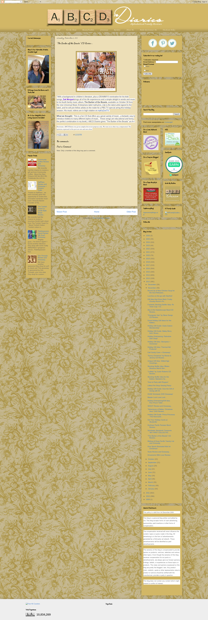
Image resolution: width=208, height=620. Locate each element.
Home (31, 30)
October (151, 459)
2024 (148, 242)
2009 (148, 499)
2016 (148, 268)
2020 (148, 255)
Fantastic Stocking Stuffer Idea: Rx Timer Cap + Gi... (161, 306)
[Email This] (58, 135)
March (150, 482)
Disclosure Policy (169, 30)
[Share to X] (62, 135)
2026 (148, 236)
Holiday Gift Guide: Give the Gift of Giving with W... (161, 390)
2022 (148, 249)
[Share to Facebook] (64, 135)
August (151, 466)
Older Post (131, 212)
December (152, 284)
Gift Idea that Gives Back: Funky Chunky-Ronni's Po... (160, 300)
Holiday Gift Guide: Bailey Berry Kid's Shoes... (160, 332)
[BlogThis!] (60, 135)
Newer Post (62, 212)
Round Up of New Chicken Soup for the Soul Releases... (161, 292)
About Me (130, 30)
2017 (148, 265)
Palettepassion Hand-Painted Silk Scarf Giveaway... (43, 234)
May (150, 476)
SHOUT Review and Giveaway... (160, 406)
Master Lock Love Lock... (157, 397)
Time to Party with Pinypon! (158, 382)
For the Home (71, 30)
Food (58, 30)
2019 (148, 259)
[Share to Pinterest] (67, 135)
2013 (148, 278)
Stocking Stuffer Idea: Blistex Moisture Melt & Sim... (158, 367)
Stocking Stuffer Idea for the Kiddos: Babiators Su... (158, 378)
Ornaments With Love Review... (160, 455)
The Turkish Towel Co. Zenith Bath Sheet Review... (42, 211)
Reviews (117, 30)
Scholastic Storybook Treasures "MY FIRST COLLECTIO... (160, 431)
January (151, 489)
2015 (148, 272)
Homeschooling (44, 30)
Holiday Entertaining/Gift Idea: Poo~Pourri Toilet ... (159, 402)
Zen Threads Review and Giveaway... (43, 258)
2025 (148, 239)
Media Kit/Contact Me (148, 30)
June (150, 472)
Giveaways (104, 30)
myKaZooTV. (103, 110)
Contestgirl (168, 122)
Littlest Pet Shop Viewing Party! (159, 385)
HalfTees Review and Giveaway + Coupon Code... (42, 186)
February (152, 485)
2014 (148, 275)
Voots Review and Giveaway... (159, 452)
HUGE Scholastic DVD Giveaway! (160, 394)
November (152, 288)
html (147, 66)
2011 (148, 493)
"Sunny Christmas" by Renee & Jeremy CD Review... (159, 357)
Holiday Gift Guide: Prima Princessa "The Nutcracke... (161, 416)
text (147, 71)
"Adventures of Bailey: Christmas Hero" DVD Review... (160, 410)
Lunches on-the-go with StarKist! (160, 296)
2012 (148, 282)
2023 (148, 245)
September (152, 462)
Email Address (149, 62)
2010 (148, 496)
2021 (148, 252)
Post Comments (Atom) (101, 218)
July (150, 469)
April (150, 479)
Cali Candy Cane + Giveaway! (159, 352)
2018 (148, 262)
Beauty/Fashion (88, 30)
